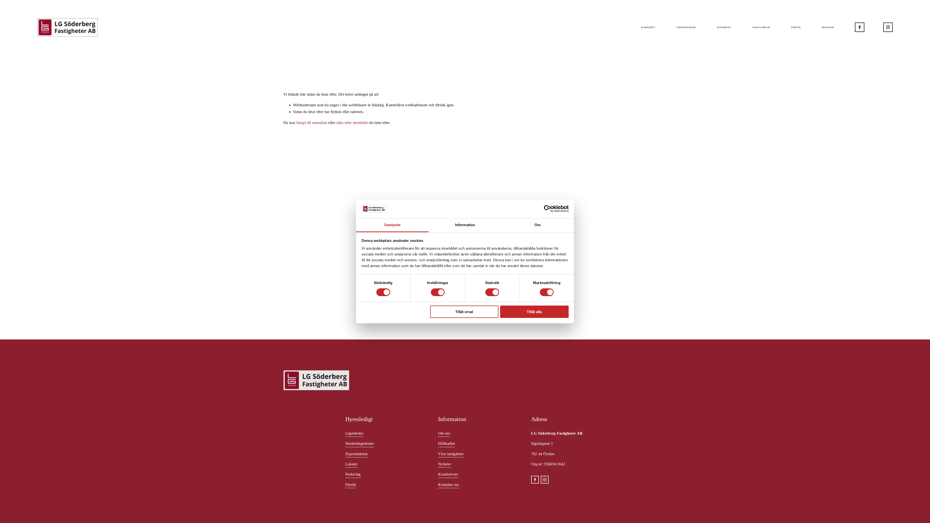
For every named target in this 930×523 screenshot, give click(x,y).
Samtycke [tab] (392, 225)
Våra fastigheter (686, 27)
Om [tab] (538, 225)
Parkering (353, 474)
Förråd (350, 485)
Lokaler (351, 464)
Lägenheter (354, 433)
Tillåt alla (534, 312)
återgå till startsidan (311, 123)
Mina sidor (828, 27)
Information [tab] (465, 225)
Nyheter (795, 27)
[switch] (438, 292)
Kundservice (448, 474)
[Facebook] (859, 27)
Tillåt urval (464, 312)
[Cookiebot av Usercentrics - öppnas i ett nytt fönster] (547, 208)
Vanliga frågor (761, 27)
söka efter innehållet (352, 123)
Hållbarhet (446, 443)
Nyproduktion (356, 454)
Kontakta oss (448, 485)
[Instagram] (888, 27)
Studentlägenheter (359, 443)
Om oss (444, 433)
